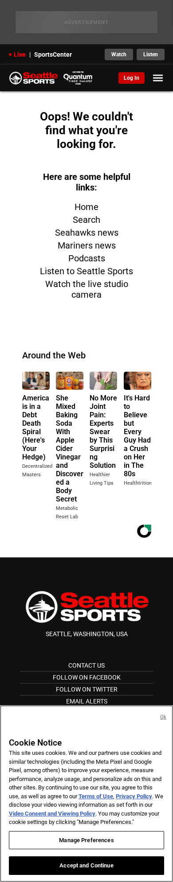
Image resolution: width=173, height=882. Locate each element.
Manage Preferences (86, 840)
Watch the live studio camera (86, 289)
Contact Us (86, 665)
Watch (118, 54)
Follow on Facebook (87, 677)
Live (20, 54)
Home (86, 207)
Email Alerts (86, 701)
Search (86, 219)
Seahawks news (86, 232)
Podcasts (86, 258)
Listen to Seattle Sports (86, 271)
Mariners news (87, 245)
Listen (150, 54)
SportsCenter (53, 54)
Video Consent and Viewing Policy (52, 813)
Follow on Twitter (87, 689)
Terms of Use (96, 796)
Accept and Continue (86, 865)
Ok (163, 717)
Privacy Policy (134, 796)
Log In (131, 78)
